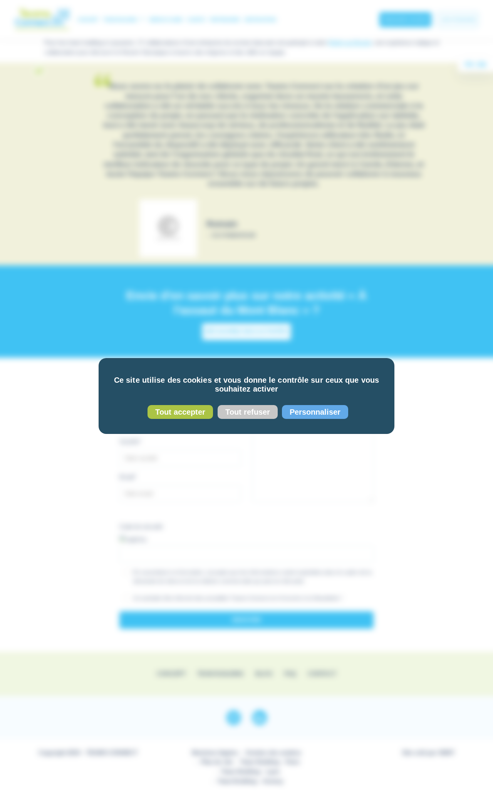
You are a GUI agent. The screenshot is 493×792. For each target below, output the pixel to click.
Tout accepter (180, 412)
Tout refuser (247, 412)
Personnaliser (315, 412)
